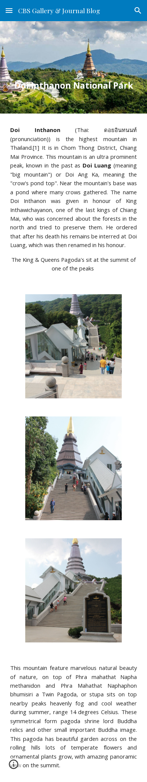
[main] (73, 67)
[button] (9, 10)
